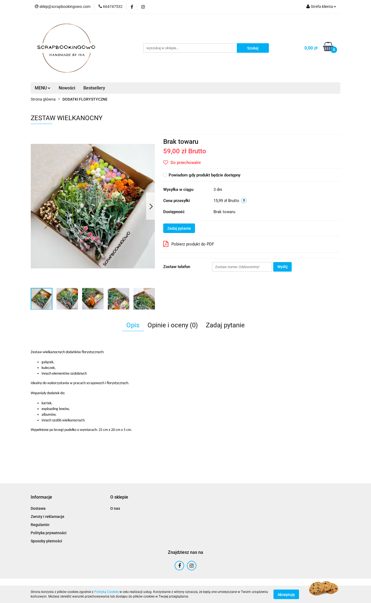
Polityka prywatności (49, 533)
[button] (41, 497)
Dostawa (38, 508)
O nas (115, 508)
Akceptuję (286, 594)
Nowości (67, 88)
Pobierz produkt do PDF (192, 244)
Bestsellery (94, 88)
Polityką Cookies (106, 592)
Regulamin (40, 525)
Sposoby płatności (46, 541)
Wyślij (282, 267)
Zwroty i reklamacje (47, 516)
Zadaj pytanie (179, 228)
